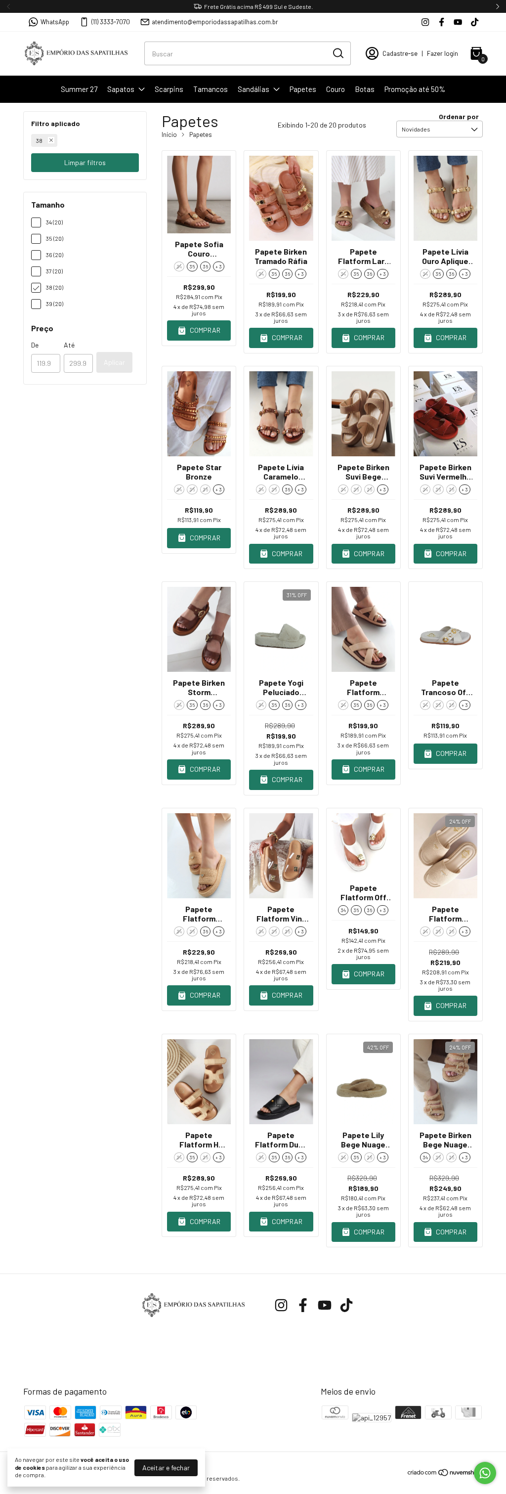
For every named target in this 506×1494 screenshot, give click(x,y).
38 (39, 140)
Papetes (303, 89)
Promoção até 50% (414, 89)
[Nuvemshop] (445, 1474)
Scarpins (169, 89)
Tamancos (210, 89)
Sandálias (253, 89)
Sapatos (120, 89)
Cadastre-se (400, 53)
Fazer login (442, 53)
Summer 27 (79, 89)
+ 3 (218, 266)
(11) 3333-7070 (110, 22)
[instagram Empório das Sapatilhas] (425, 22)
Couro (335, 89)
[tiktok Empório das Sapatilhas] (474, 22)
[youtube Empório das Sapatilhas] (458, 22)
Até (69, 345)
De (35, 345)
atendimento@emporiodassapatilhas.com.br (215, 22)
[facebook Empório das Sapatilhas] (441, 22)
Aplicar (114, 362)
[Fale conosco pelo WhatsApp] (485, 1473)
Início (169, 134)
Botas (365, 89)
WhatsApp (55, 22)
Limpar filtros (85, 162)
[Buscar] (337, 53)
